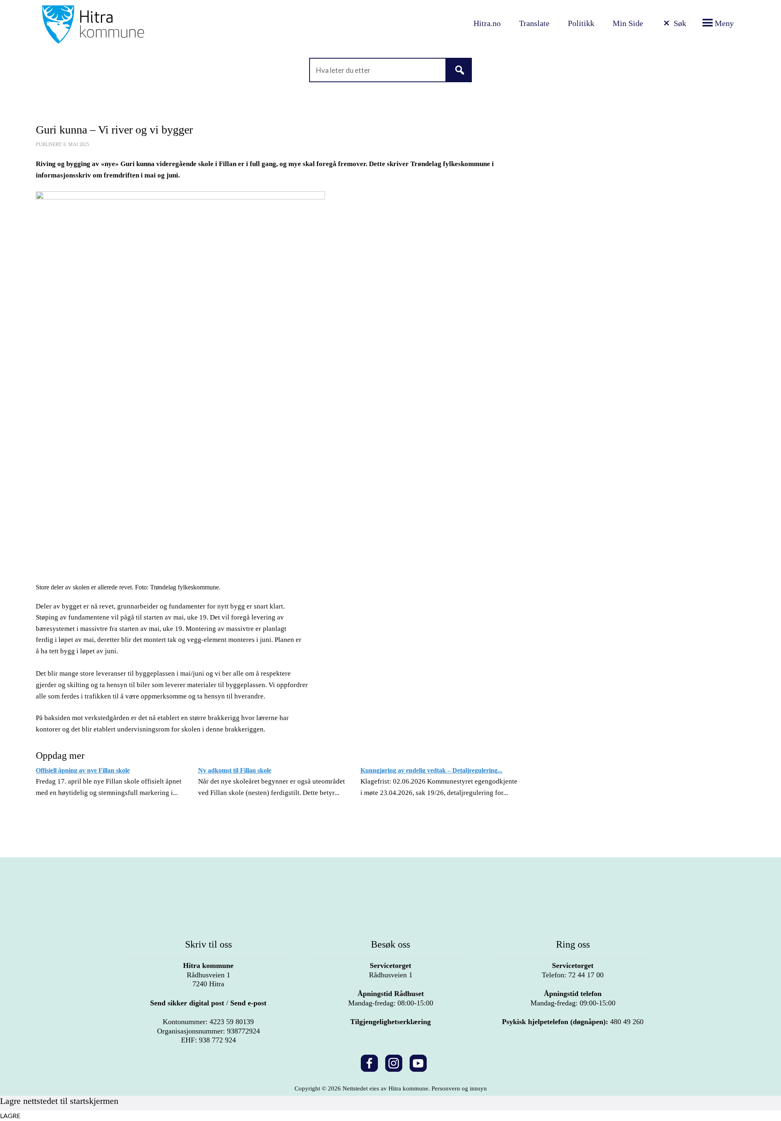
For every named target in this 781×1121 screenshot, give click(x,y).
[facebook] (369, 1062)
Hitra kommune (208, 965)
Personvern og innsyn (459, 1088)
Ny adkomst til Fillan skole (234, 770)
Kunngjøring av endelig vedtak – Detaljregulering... (431, 770)
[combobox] (390, 70)
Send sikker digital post (187, 1003)
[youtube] (418, 1062)
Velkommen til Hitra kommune (144, 24)
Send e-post (248, 1003)
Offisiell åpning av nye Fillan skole (83, 770)
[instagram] (393, 1062)
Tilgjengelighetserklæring (390, 1022)
